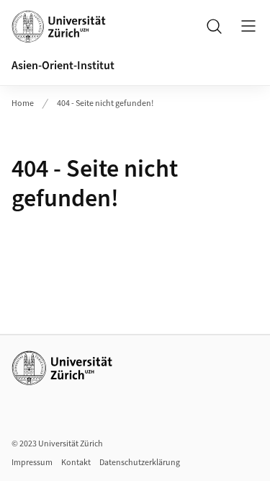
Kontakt (76, 462)
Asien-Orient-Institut (63, 66)
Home (23, 103)
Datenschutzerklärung (139, 462)
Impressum (32, 462)
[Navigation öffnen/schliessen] (248, 26)
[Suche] (214, 26)
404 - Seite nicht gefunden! (105, 103)
